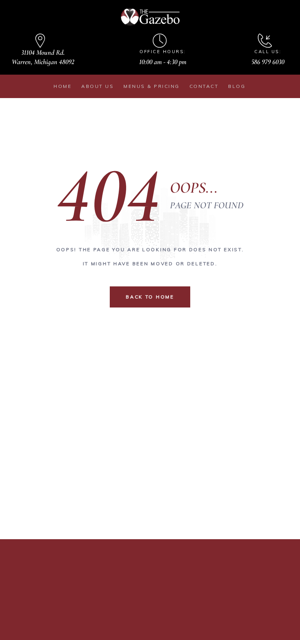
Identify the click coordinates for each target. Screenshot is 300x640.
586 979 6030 (267, 61)
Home (62, 86)
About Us (97, 86)
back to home (150, 297)
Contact (204, 86)
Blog (236, 86)
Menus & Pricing (151, 86)
